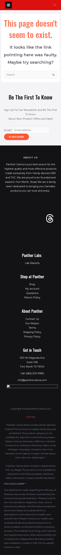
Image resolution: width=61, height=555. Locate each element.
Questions (32, 293)
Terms (32, 327)
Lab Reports (32, 263)
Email (8, 130)
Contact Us (32, 318)
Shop (32, 284)
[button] (54, 5)
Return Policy (32, 297)
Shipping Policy (32, 332)
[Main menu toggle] (8, 5)
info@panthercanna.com (32, 380)
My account (32, 288)
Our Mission (32, 323)
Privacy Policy (32, 336)
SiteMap (30, 416)
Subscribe (16, 136)
